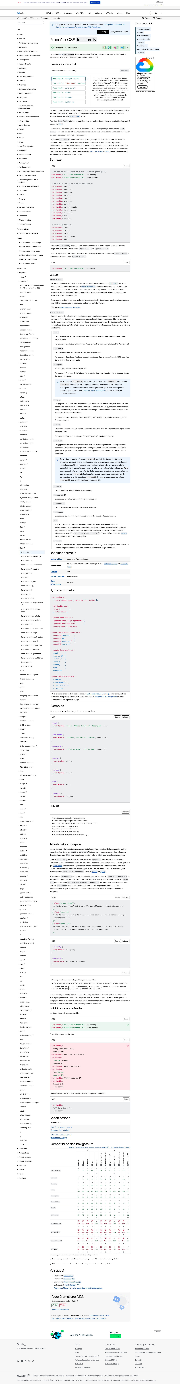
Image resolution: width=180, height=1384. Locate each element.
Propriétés (22, 273)
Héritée (54, 572)
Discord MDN (110, 1360)
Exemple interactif (143, 29)
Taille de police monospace (65, 844)
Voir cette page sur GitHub (61, 1318)
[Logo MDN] (21, 1344)
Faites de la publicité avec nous (87, 1360)
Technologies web (142, 1349)
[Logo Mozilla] (23, 1375)
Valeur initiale (56, 559)
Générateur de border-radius (30, 247)
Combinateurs (23, 1153)
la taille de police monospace (94, 390)
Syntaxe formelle (143, 39)
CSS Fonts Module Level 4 (97, 694)
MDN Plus (79, 1364)
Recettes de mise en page (28, 233)
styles (92, 151)
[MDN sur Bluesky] (22, 1361)
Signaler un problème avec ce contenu (89, 1318)
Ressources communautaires (116, 1352)
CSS (61, 54)
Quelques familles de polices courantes (72, 711)
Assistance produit (82, 1367)
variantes (98, 151)
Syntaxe (139, 32)
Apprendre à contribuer (60, 1309)
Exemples (140, 42)
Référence (21, 269)
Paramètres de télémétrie (74, 1376)
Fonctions (22, 1178)
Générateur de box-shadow (29, 251)
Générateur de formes (27, 263)
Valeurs (54, 274)
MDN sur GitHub (111, 1364)
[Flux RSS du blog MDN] (33, 1361)
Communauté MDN (112, 1349)
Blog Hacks (139, 1367)
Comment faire (23, 229)
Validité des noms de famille (69, 308)
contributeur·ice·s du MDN (99, 1315)
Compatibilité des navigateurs (147, 49)
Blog (128, 13)
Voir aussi (140, 52)
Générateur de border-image (30, 243)
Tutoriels (138, 1360)
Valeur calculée (57, 576)
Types (20, 1174)
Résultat (54, 805)
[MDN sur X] (25, 1361)
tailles (107, 151)
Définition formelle (143, 36)
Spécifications (141, 46)
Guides (20, 34)
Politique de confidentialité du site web (47, 1376)
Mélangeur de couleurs (28, 259)
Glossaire (138, 1364)
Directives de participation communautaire (120, 1376)
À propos (78, 1349)
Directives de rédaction (113, 1356)
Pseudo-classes (24, 1157)
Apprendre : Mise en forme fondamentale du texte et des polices (78, 1288)
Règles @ (22, 1165)
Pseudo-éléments (25, 1161)
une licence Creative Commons (144, 1380)
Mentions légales (94, 1376)
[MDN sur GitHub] (18, 1361)
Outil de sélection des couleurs (31, 255)
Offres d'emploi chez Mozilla (86, 1356)
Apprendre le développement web (148, 1352)
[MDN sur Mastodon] (29, 1361)
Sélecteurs (22, 1149)
